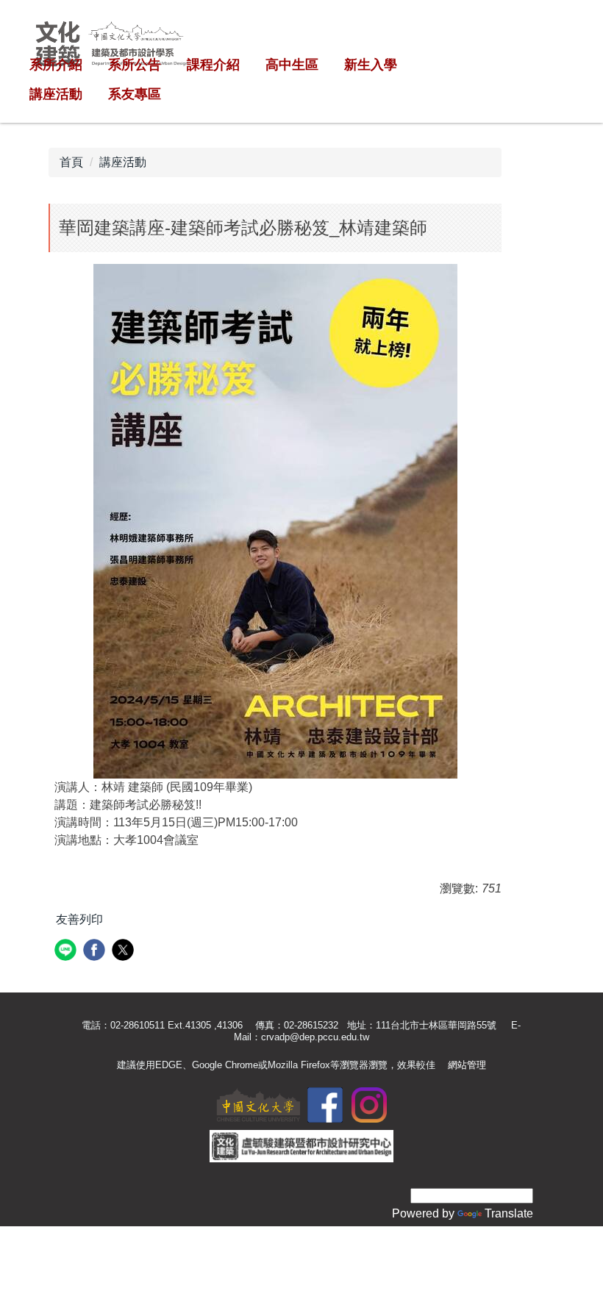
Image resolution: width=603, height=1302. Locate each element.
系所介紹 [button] (55, 64)
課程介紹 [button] (213, 64)
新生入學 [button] (370, 64)
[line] (67, 952)
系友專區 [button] (134, 94)
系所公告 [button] (134, 64)
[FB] (325, 1104)
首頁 (71, 162)
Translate (509, 1213)
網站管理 (467, 1064)
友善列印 (79, 919)
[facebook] (96, 952)
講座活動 (122, 162)
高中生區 (291, 64)
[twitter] (125, 952)
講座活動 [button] (55, 94)
